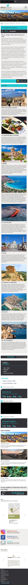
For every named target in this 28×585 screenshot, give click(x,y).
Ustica (5, 371)
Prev (3, 515)
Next (24, 515)
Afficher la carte (22, 81)
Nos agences (24, 1)
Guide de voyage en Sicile (9, 381)
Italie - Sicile (7, 368)
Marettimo (6, 369)
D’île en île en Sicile (8, 373)
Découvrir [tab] (4, 85)
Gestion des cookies (5, 583)
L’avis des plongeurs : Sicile (9, 383)
